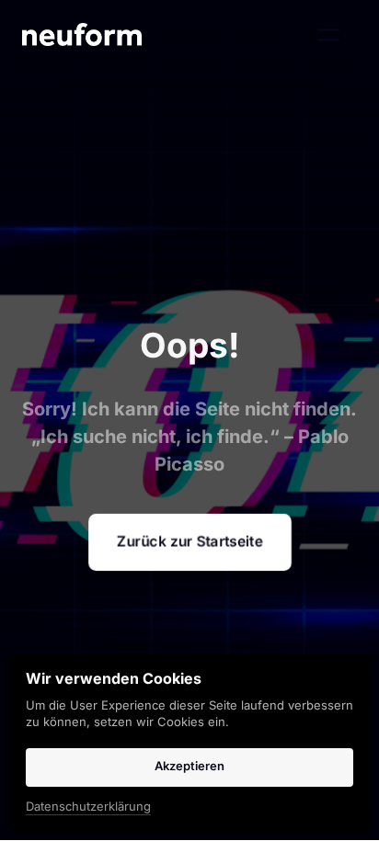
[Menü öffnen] (337, 34)
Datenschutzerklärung (88, 807)
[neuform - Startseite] (82, 34)
